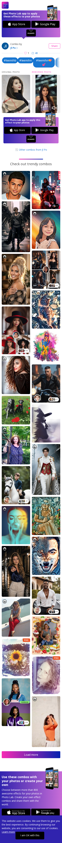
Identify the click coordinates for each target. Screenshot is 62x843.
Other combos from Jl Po (32, 149)
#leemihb (10, 60)
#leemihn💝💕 (44, 62)
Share (54, 46)
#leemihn (25, 60)
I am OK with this (29, 835)
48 (36, 53)
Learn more (8, 831)
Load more (31, 755)
